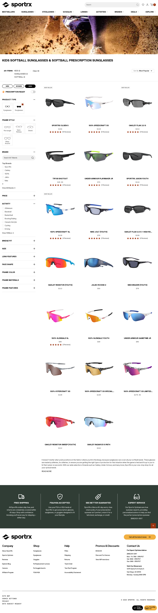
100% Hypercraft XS (60, 391)
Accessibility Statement (72, 572)
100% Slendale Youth (98, 338)
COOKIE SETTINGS (9, 598)
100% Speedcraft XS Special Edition (99, 391)
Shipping (67, 555)
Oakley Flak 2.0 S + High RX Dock (137, 232)
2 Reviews (105, 238)
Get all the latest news (138, 537)
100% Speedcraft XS (99, 125)
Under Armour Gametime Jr (137, 338)
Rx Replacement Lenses (41, 564)
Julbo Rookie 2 (98, 285)
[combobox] (112, 4)
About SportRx (7, 551)
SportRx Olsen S (60, 125)
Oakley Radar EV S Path (98, 444)
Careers (5, 568)
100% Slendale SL (60, 338)
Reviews (5, 559)
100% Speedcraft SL (60, 232)
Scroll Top (153, 525)
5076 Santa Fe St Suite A (135, 569)
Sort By (135, 71)
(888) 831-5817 (132, 554)
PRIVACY (5, 601)
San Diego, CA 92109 (134, 572)
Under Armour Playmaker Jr (99, 178)
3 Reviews (105, 185)
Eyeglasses (37, 555)
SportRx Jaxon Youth (137, 178)
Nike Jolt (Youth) (98, 232)
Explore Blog (6, 564)
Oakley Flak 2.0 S (137, 125)
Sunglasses (37, 551)
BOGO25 (99, 551)
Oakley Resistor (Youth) (60, 285)
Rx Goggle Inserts (39, 568)
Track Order (68, 564)
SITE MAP (6, 596)
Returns (67, 559)
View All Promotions (102, 559)
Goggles (36, 559)
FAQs (66, 551)
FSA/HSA (36, 572)
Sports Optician (7, 555)
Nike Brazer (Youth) (137, 285)
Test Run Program (70, 568)
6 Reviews (105, 132)
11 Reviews (143, 185)
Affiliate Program (8, 572)
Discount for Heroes (103, 555)
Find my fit (152, 607)
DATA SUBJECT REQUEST (11, 604)
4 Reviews (143, 132)
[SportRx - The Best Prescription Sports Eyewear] (17, 5)
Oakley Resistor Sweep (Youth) (60, 444)
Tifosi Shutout (60, 178)
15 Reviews (66, 132)
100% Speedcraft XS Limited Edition (137, 391)
